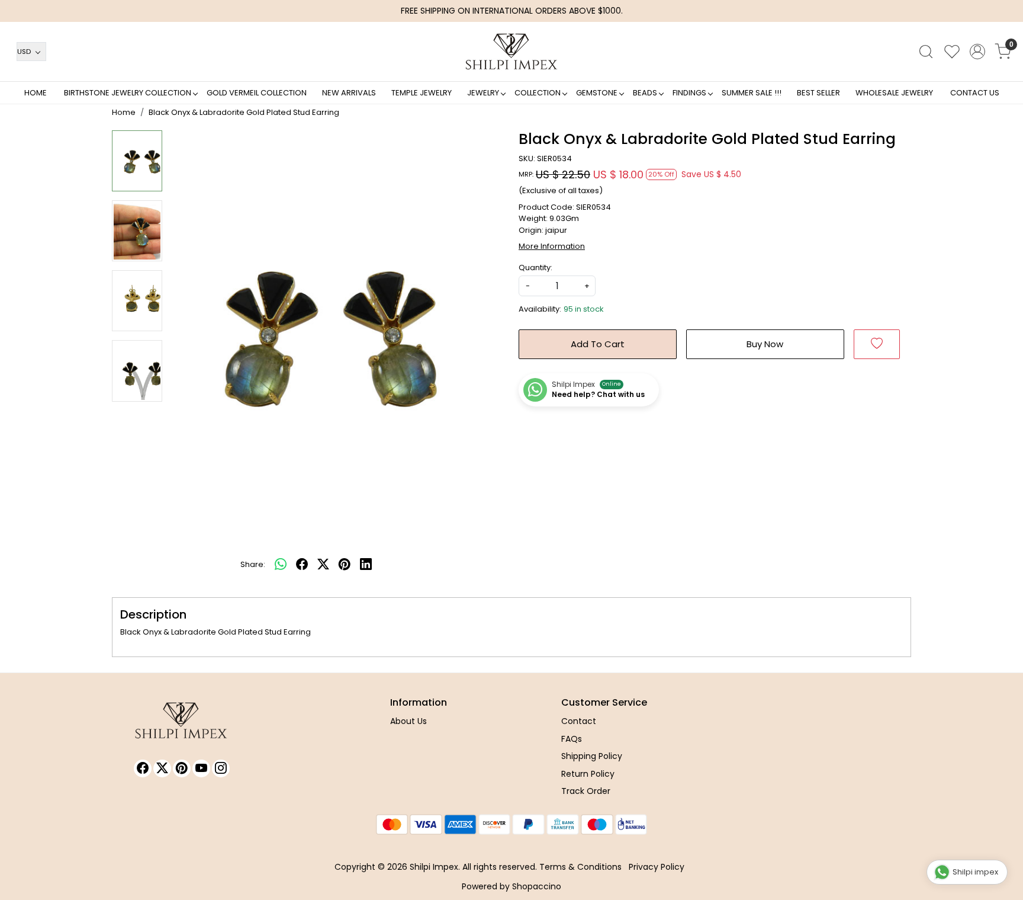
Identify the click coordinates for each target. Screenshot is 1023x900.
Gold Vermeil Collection (257, 92)
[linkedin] (366, 564)
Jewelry (483, 92)
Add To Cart (598, 344)
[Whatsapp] (280, 564)
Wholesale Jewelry (894, 92)
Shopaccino (536, 886)
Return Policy (588, 774)
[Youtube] (201, 768)
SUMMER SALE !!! (751, 92)
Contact (578, 721)
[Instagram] (221, 768)
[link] (926, 51)
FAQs (571, 739)
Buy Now (765, 344)
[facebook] (302, 564)
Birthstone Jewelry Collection (127, 92)
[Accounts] (977, 51)
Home (35, 92)
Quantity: (535, 267)
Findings (689, 92)
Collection (537, 92)
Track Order (585, 791)
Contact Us (974, 92)
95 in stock (584, 309)
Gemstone (596, 92)
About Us (408, 721)
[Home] (511, 51)
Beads (645, 92)
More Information (552, 246)
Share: (252, 564)
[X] (162, 768)
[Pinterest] (182, 768)
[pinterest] (344, 564)
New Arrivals (349, 92)
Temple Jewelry (421, 92)
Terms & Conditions (580, 867)
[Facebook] (143, 768)
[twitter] (323, 564)
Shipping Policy (591, 756)
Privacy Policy (656, 867)
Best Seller (818, 92)
